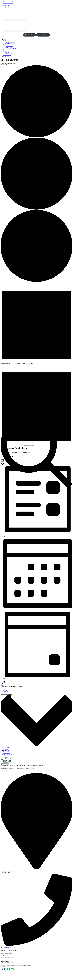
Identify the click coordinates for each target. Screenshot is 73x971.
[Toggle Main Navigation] (1, 37)
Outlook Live (6, 751)
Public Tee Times (29, 34)
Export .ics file (6, 753)
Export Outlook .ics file (8, 754)
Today (2, 685)
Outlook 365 (6, 750)
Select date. (16, 686)
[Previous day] (4, 681)
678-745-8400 (7, 947)
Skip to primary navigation (9, 1)
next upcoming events (29, 363)
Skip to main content (8, 3)
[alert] (36, 323)
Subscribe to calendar (6, 694)
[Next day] (4, 682)
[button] (5, 40)
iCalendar (5, 749)
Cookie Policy (31, 768)
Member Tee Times (43, 34)
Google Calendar (7, 747)
